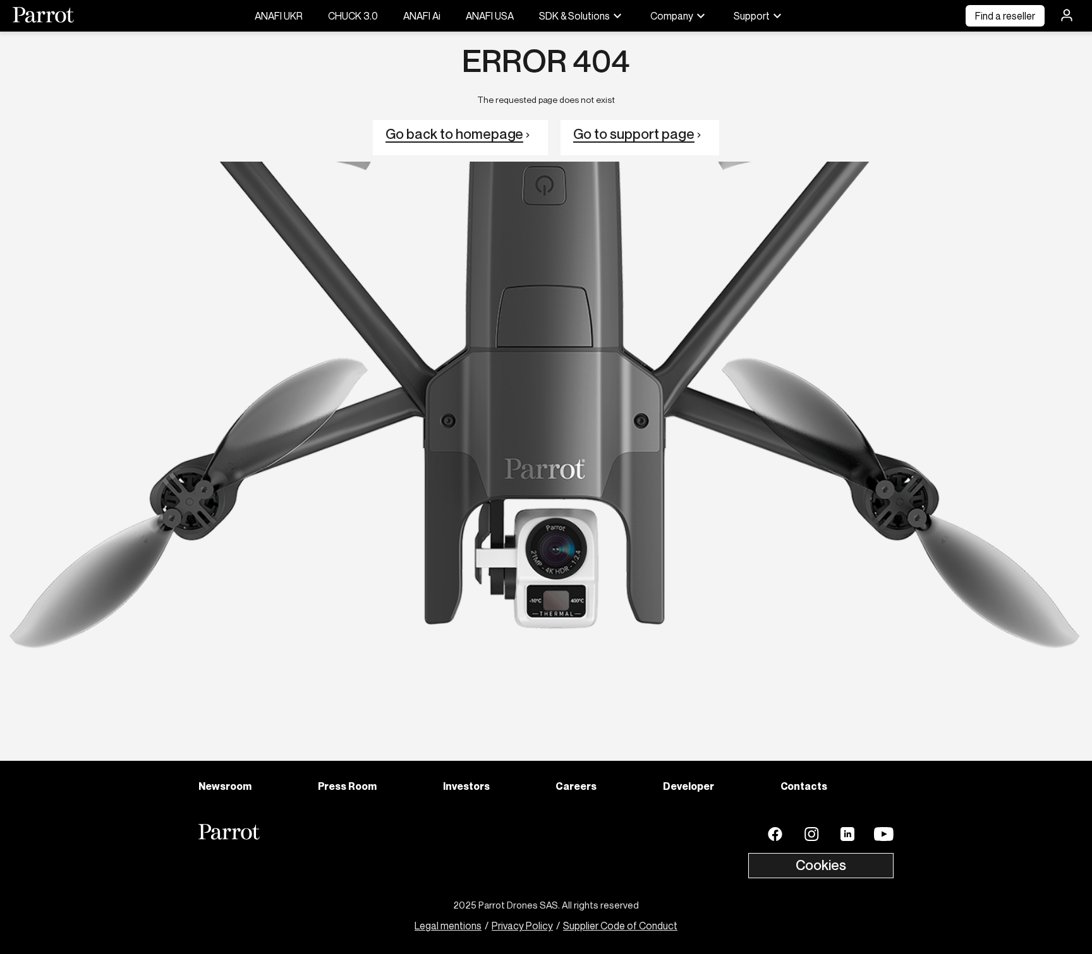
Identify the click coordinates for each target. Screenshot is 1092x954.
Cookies (821, 865)
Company (671, 15)
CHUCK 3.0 (353, 15)
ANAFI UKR (279, 15)
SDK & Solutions (574, 15)
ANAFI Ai (421, 15)
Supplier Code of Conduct (620, 925)
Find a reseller (1005, 15)
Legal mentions (448, 925)
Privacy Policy (522, 925)
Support (752, 15)
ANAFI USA (490, 15)
